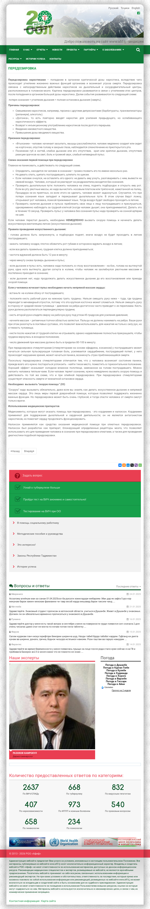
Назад (16, 451)
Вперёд (28, 451)
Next (133, 842)
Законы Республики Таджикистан (37, 555)
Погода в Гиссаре (116, 681)
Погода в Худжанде (116, 673)
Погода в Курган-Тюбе (116, 667)
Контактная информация (24, 901)
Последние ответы (127, 586)
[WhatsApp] (140, 465)
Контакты (55, 59)
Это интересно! (26, 544)
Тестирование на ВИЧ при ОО (42, 511)
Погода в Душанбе (116, 665)
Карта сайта (48, 901)
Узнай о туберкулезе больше (41, 487)
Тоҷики (125, 8)
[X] (132, 465)
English (136, 8)
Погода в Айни (116, 684)
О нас (26, 50)
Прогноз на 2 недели (121, 690)
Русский (113, 8)
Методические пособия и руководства (40, 533)
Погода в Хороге (116, 676)
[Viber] (136, 465)
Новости (57, 50)
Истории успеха (35, 59)
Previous (16, 842)
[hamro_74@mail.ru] (52, 706)
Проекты (72, 50)
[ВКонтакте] (120, 465)
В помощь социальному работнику (38, 522)
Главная (14, 50)
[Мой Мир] (128, 465)
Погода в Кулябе (116, 670)
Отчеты (41, 50)
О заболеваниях (111, 50)
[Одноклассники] (124, 465)
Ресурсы (14, 59)
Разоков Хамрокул (25, 753)
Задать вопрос (32, 475)
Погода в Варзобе (116, 678)
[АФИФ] (38, 22)
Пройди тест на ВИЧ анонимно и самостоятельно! (54, 499)
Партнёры (89, 50)
